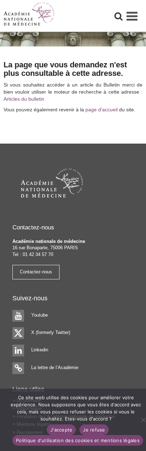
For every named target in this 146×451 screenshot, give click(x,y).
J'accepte (61, 430)
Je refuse (94, 430)
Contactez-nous (36, 271)
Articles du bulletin (24, 99)
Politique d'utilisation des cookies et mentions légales (78, 440)
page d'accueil (101, 109)
